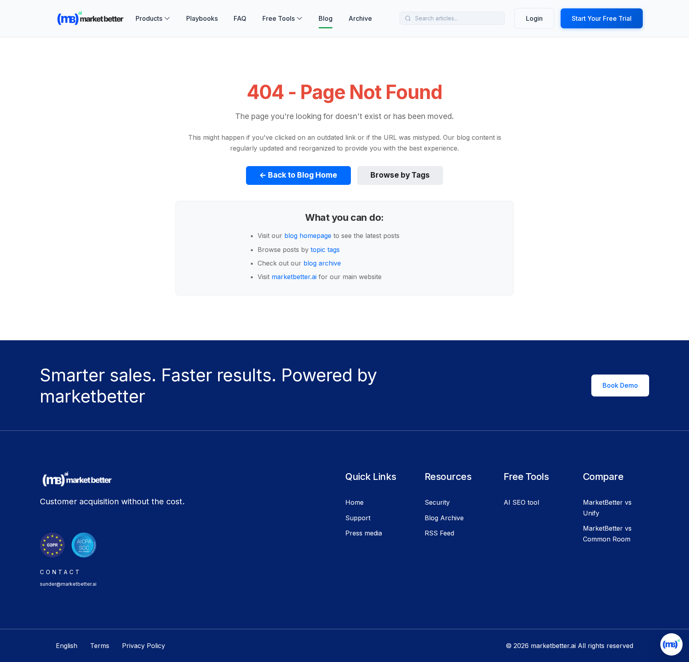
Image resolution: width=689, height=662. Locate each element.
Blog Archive (444, 518)
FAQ (240, 18)
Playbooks (202, 18)
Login (534, 18)
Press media (363, 533)
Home (354, 502)
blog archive (322, 263)
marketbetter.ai (294, 277)
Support (357, 518)
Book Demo (620, 385)
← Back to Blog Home (298, 175)
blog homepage (307, 236)
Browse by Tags (400, 175)
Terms (99, 646)
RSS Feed (439, 533)
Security (437, 502)
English (66, 646)
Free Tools (278, 18)
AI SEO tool (521, 502)
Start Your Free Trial (602, 18)
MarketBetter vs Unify (607, 507)
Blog (326, 18)
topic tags (325, 250)
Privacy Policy (143, 646)
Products (149, 18)
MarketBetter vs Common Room (607, 533)
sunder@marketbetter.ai (68, 584)
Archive (360, 18)
